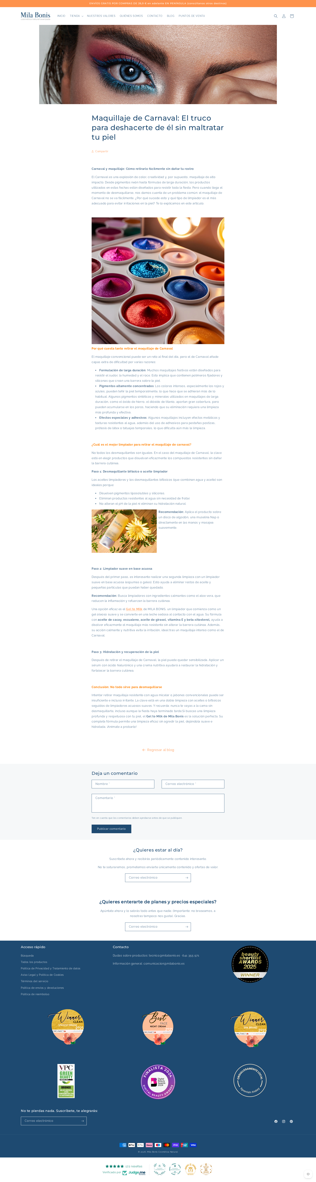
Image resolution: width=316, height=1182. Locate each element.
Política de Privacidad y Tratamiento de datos (50, 968)
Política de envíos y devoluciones (42, 987)
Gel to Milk (134, 609)
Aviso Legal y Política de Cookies (42, 974)
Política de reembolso (35, 994)
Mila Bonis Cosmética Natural (162, 1152)
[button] (76, 16)
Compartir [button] (101, 151)
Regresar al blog (160, 750)
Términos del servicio (34, 981)
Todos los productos (34, 962)
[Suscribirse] (187, 877)
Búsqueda (27, 955)
